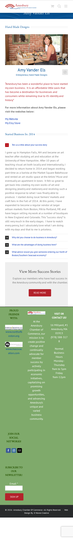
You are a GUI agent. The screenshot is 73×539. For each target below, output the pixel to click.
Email (14, 483)
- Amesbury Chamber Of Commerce (27, 510)
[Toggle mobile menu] (66, 6)
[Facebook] (8, 450)
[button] (36, 145)
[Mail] (19, 450)
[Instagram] (14, 450)
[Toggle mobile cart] (52, 6)
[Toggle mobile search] (59, 6)
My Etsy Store (12, 123)
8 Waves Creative (41, 513)
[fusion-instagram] (65, 72)
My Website (11, 119)
